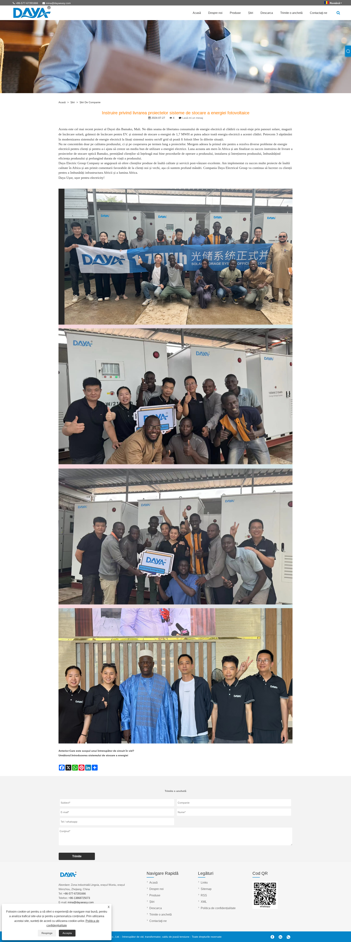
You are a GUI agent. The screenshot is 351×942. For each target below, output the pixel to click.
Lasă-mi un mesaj (192, 117)
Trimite (77, 856)
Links (204, 882)
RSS (204, 895)
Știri (250, 12)
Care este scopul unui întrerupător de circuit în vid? (101, 750)
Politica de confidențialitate (218, 908)
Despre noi (215, 12)
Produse (235, 12)
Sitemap (206, 888)
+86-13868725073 (79, 897)
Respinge (46, 933)
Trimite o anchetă (291, 12)
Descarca (267, 12)
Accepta (67, 933)
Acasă (197, 12)
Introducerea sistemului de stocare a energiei (100, 755)
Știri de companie (90, 102)
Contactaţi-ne (318, 12)
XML (204, 901)
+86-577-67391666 (27, 3)
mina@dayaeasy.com (58, 3)
